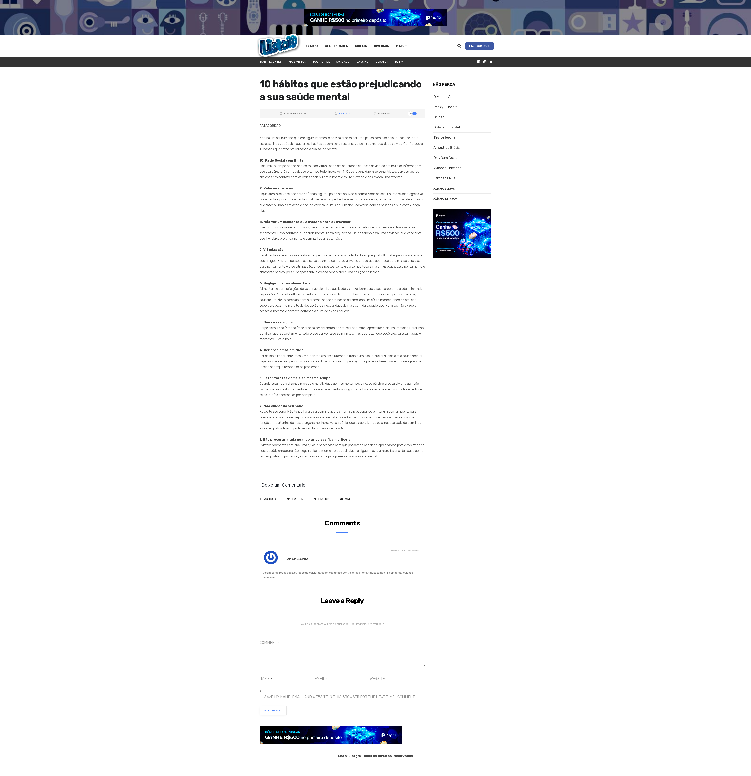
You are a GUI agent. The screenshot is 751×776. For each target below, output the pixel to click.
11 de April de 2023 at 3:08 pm (405, 550)
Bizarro (311, 46)
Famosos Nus (444, 178)
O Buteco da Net (446, 127)
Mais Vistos (297, 61)
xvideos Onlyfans (447, 168)
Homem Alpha (296, 558)
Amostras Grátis (446, 148)
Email (321, 678)
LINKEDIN (323, 499)
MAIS (400, 46)
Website (377, 678)
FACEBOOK (269, 499)
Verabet (382, 61)
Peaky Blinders (445, 107)
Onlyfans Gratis (445, 158)
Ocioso (439, 117)
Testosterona (444, 138)
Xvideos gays (444, 188)
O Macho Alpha (445, 97)
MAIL (348, 499)
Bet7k (399, 61)
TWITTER (297, 499)
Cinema (361, 46)
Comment (270, 642)
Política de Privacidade (331, 61)
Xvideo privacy (445, 199)
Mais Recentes (271, 61)
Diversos (381, 46)
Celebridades (336, 46)
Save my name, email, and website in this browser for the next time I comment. (339, 696)
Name (266, 678)
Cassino (363, 61)
